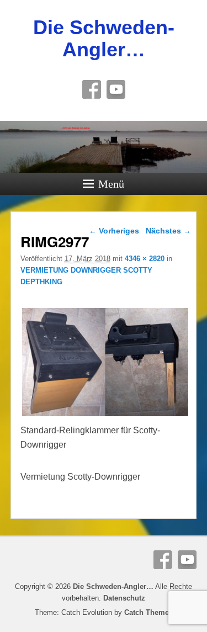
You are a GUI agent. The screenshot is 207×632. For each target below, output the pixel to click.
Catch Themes (148, 612)
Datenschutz (124, 598)
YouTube (116, 89)
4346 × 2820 (144, 258)
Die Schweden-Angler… (103, 38)
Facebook (91, 89)
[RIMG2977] (105, 416)
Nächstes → (168, 230)
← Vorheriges (114, 230)
